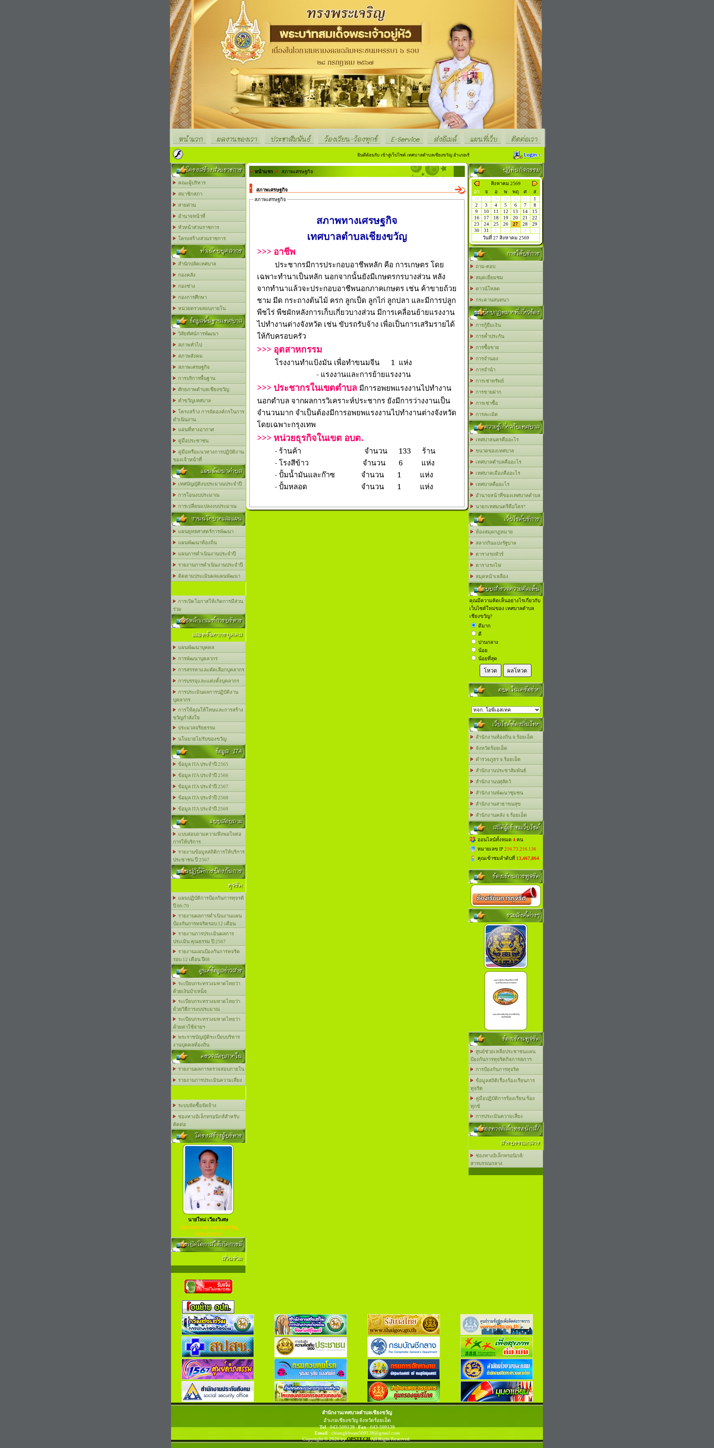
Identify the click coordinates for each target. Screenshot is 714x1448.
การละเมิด (485, 414)
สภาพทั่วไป (189, 345)
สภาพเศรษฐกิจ (193, 367)
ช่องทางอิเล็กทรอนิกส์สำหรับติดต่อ (206, 1120)
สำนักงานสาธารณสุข (497, 804)
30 (476, 230)
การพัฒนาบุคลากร (197, 658)
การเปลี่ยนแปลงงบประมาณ (206, 506)
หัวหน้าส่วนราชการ (197, 227)
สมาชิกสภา (189, 194)
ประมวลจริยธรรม (195, 728)
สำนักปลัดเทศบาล (196, 264)
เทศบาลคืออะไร (491, 484)
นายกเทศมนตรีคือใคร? (499, 506)
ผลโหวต (517, 671)
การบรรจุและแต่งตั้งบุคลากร (207, 681)
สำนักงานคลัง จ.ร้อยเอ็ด (500, 815)
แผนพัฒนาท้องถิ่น (196, 542)
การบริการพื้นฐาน (195, 378)
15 (534, 211)
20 (515, 217)
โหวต (490, 671)
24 (486, 224)
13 (515, 211)
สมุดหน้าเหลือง (490, 576)
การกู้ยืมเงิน (487, 325)
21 (525, 217)
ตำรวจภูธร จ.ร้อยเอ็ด (497, 759)
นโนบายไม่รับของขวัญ (201, 739)
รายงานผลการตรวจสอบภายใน (210, 1069)
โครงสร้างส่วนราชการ (201, 238)
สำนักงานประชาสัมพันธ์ (499, 770)
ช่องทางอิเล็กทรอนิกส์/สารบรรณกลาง (497, 1159)
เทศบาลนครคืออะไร (496, 439)
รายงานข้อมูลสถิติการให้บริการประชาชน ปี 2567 (209, 855)
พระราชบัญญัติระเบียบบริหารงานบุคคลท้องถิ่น (206, 1041)
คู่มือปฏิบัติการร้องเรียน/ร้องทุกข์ (502, 1102)
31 (486, 230)
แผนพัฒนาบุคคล (195, 647)
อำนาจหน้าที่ (190, 216)
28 (525, 224)
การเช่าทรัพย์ (488, 381)
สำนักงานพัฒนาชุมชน (498, 793)
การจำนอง (485, 358)
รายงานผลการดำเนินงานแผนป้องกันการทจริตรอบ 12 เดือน (207, 919)
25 (496, 224)
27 (515, 224)
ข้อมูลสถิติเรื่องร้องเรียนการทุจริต (502, 1084)
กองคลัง (186, 275)
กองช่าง (185, 286)
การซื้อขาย (486, 347)
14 (525, 211)
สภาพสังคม (189, 356)
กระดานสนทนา (491, 300)
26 (505, 224)
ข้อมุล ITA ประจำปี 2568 (202, 797)
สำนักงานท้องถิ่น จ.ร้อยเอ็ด (503, 737)
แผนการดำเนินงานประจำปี (206, 554)
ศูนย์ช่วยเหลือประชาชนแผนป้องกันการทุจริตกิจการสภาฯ (503, 1055)
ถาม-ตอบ (484, 266)
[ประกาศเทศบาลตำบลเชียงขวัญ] (505, 1030)
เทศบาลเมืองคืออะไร (496, 473)
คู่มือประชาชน (192, 441)
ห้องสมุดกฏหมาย (493, 532)
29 (534, 224)
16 (476, 217)
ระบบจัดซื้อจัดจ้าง (196, 1105)
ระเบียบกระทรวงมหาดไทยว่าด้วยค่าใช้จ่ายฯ (206, 1023)
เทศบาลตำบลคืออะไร (497, 462)
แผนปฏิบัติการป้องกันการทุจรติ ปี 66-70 (208, 902)
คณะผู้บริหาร (191, 183)
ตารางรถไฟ (487, 565)
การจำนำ (484, 370)
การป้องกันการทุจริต (496, 1069)
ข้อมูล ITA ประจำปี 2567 (202, 786)
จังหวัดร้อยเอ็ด (490, 748)
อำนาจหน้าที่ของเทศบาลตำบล (506, 495)
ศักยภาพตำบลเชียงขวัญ (202, 389)
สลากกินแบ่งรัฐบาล (494, 543)
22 (534, 217)
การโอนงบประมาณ (197, 495)
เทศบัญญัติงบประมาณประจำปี (209, 484)
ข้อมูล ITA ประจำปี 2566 (202, 775)
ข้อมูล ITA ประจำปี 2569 (202, 809)
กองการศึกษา (191, 297)
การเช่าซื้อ (485, 403)
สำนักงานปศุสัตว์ (492, 781)
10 (486, 211)
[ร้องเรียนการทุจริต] (505, 906)
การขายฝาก (487, 392)
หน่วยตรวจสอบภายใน (201, 308)
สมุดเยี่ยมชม (488, 277)
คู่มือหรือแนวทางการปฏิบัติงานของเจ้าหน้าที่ (208, 455)
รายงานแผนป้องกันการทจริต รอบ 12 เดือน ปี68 (206, 955)
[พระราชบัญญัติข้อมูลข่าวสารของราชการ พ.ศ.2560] (506, 968)
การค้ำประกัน (488, 336)
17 (486, 217)
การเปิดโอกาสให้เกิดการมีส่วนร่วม (208, 605)
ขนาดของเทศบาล (493, 451)
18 (496, 217)
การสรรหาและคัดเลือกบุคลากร (210, 670)
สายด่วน (186, 205)
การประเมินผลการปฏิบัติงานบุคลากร (205, 696)
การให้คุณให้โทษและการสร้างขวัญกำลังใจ (208, 713)
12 (505, 211)
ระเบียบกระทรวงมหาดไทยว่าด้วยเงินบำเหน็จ (206, 987)
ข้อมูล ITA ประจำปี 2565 (202, 764)
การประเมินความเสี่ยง (498, 1116)
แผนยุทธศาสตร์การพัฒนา (205, 531)
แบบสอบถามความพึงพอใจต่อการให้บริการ (207, 838)
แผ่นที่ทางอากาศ (195, 429)
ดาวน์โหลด (486, 288)
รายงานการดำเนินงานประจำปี (209, 565)
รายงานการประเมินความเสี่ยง (209, 1080)
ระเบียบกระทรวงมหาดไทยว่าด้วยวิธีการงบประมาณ (206, 1005)
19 (505, 217)
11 (496, 211)
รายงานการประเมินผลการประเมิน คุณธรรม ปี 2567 (203, 937)
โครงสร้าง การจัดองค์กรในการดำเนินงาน (208, 415)
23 (476, 224)
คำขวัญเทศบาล (193, 400)
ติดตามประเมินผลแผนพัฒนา (208, 576)
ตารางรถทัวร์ (488, 554)
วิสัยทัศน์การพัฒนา (197, 333)
